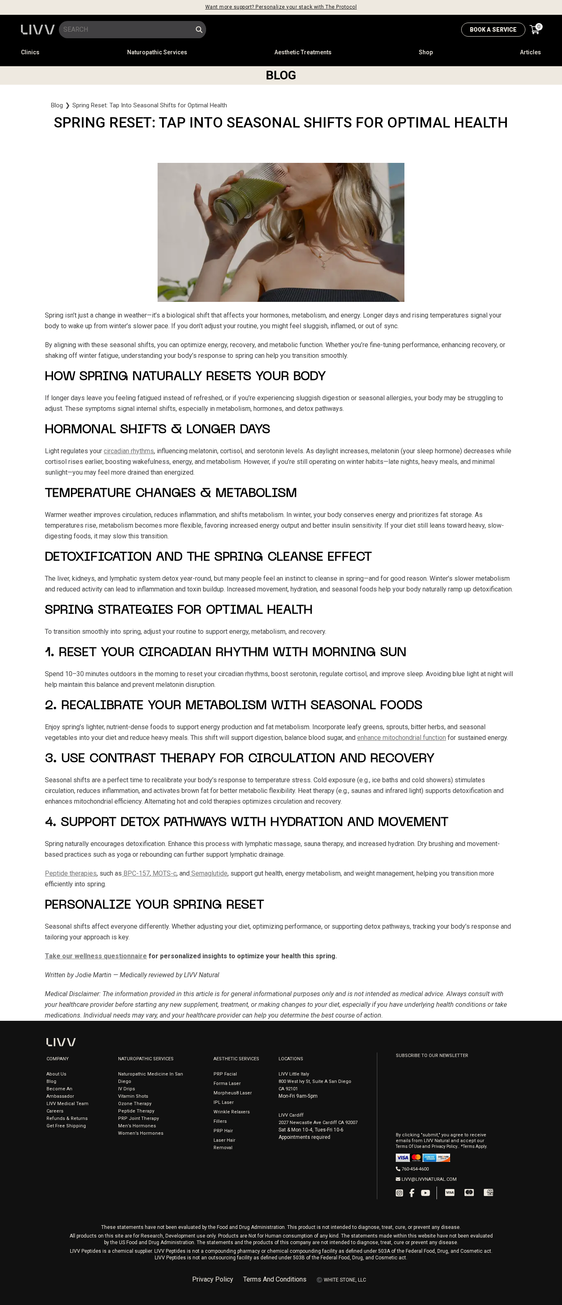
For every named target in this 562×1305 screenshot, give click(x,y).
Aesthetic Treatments (303, 52)
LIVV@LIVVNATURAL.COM (429, 1179)
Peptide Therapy (136, 1111)
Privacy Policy (212, 1279)
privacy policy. (445, 1146)
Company (57, 1059)
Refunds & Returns (67, 1118)
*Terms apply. (474, 1146)
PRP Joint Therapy (138, 1118)
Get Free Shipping (66, 1126)
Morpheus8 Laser (233, 1093)
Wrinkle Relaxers (232, 1112)
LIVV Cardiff (291, 1115)
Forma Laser (227, 1083)
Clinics (30, 52)
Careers (54, 1111)
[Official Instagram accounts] (399, 1193)
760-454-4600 (415, 1169)
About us (56, 1074)
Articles (530, 52)
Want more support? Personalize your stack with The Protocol (281, 7)
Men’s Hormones (137, 1126)
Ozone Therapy (134, 1103)
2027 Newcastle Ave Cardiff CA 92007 (318, 1122)
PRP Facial (225, 1074)
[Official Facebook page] (412, 1193)
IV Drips (126, 1089)
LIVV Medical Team (67, 1103)
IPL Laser (224, 1102)
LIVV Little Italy (294, 1074)
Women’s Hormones (140, 1133)
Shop (426, 52)
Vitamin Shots (133, 1096)
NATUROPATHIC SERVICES (146, 1059)
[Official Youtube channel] (425, 1193)
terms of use (409, 1146)
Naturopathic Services (157, 52)
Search (199, 29)
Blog (57, 105)
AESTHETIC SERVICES (236, 1059)
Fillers (220, 1121)
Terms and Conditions (275, 1279)
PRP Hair (223, 1130)
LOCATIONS (291, 1059)
